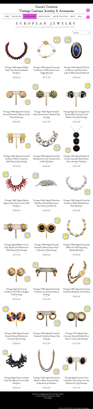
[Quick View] (16, 50)
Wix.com (86, 408)
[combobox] (81, 32)
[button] (88, 16)
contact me (44, 394)
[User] (88, 10)
